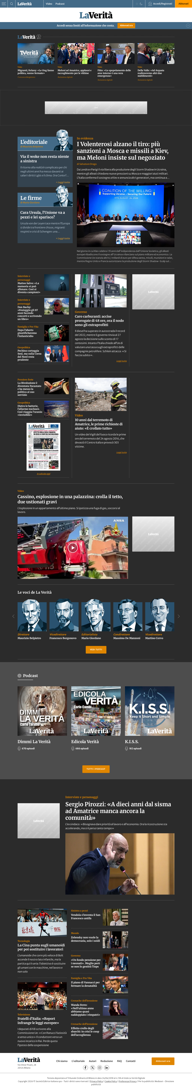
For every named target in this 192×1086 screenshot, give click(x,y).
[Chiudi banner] (188, 26)
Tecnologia (24, 941)
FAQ (119, 1061)
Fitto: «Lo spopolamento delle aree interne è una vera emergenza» (114, 73)
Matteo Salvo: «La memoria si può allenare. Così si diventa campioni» (29, 288)
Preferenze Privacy (128, 1081)
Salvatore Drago (88, 164)
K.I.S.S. (132, 741)
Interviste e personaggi (81, 797)
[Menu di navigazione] (4, 4)
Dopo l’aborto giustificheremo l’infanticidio (27, 333)
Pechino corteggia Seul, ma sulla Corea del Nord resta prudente (29, 355)
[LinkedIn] (106, 1067)
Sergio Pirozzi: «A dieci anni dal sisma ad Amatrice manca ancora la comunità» (118, 811)
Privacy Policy (96, 1081)
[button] (73, 548)
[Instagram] (99, 1067)
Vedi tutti (96, 649)
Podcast (60, 3)
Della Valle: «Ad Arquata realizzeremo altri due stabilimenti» (151, 73)
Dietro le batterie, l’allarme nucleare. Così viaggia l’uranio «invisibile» (30, 410)
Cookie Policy (111, 1081)
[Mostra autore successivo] (178, 616)
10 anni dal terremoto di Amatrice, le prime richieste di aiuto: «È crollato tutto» (99, 424)
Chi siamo (61, 1061)
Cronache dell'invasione (84, 1000)
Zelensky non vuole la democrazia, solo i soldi (85, 939)
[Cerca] (11, 4)
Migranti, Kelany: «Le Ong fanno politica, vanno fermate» (36, 72)
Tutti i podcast (96, 769)
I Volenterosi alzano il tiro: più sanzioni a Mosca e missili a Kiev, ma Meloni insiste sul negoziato (123, 151)
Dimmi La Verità (34, 741)
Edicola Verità (85, 741)
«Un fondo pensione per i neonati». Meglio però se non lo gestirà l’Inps (86, 963)
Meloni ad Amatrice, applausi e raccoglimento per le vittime (75, 72)
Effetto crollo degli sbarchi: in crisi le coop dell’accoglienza (85, 1031)
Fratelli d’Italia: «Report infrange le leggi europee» (38, 1021)
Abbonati (184, 3)
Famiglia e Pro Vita (28, 326)
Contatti (130, 1061)
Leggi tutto (121, 361)
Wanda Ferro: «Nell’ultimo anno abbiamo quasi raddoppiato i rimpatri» (85, 1009)
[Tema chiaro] (137, 4)
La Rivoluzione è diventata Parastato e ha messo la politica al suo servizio (29, 388)
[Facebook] (85, 1067)
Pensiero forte (25, 379)
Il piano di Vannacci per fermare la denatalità (85, 984)
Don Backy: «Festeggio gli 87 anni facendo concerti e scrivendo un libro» (30, 313)
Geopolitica (24, 347)
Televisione (24, 1014)
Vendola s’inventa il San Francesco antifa (85, 916)
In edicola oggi (43, 474)
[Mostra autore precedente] (13, 616)
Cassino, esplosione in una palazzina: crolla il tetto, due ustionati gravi (70, 499)
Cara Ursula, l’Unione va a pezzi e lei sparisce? (42, 214)
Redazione (106, 1061)
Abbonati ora (126, 25)
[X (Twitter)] (92, 1067)
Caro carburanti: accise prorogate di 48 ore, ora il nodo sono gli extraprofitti (99, 320)
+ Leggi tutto (63, 182)
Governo (81, 312)
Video (49, 3)
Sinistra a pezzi (79, 910)
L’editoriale (78, 1061)
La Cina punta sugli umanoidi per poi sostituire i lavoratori (41, 947)
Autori (92, 1061)
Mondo (75, 933)
